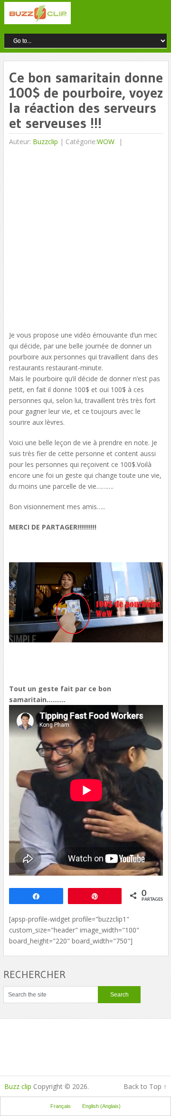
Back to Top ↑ (145, 1086)
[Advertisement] (85, 239)
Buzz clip (17, 1086)
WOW (105, 141)
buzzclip (45, 141)
